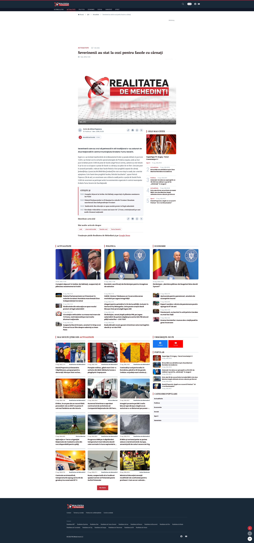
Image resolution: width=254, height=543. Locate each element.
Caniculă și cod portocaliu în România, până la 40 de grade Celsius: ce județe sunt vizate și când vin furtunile (133, 371)
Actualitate (96, 14)
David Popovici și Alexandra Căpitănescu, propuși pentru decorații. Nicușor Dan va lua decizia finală (68, 371)
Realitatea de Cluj (87, 527)
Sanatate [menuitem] (108, 9)
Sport (148, 163)
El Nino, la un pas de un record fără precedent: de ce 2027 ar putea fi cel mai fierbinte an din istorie (70, 405)
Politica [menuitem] (82, 9)
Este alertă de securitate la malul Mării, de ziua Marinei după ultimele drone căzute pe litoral (163, 192)
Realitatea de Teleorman (115, 527)
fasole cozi (103, 229)
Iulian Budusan (145, 472)
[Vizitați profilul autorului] (80, 130)
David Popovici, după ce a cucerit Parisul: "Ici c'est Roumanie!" (163, 202)
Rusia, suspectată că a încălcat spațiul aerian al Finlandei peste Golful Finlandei (101, 477)
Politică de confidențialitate (93, 513)
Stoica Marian (113, 400)
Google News (124, 235)
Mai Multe (102, 488)
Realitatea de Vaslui (141, 527)
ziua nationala (90, 229)
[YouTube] (199, 4)
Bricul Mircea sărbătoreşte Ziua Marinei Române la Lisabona (163, 171)
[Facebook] (195, 4)
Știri (88, 14)
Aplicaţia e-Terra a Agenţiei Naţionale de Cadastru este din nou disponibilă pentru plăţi (69, 441)
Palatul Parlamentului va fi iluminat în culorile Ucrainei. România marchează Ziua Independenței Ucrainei (109, 201)
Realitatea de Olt (129, 527)
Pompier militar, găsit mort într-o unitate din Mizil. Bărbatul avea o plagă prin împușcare (102, 370)
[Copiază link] (128, 130)
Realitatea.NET (71, 524)
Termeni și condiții (79, 513)
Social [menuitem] (100, 9)
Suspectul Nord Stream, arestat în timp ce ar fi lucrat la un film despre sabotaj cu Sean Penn (82, 327)
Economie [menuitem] (91, 9)
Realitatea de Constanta (73, 527)
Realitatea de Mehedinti (77, 364)
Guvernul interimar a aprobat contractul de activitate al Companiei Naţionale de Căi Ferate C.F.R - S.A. (102, 407)
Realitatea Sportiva (82, 524)
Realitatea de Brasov (136, 524)
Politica (153, 178)
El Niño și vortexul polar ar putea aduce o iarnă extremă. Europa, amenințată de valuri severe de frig (135, 441)
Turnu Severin (116, 229)
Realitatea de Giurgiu (100, 527)
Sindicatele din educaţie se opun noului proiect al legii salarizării (109, 206)
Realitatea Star (94, 524)
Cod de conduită (108, 513)
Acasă (82, 14)
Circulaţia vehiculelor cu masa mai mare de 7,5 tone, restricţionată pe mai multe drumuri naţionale (112, 211)
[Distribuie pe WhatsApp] (137, 130)
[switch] (189, 4)
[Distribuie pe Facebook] (132, 130)
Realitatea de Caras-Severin (108, 524)
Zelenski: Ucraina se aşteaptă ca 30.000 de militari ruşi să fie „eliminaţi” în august (163, 182)
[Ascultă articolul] (250, 528)
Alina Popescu (96, 129)
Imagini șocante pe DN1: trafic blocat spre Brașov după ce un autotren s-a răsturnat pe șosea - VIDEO (134, 407)
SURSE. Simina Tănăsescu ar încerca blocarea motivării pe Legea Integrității (123, 297)
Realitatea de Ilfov (165, 524)
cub (80, 229)
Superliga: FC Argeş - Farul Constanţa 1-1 (157, 158)
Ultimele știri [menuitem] (59, 9)
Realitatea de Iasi (123, 524)
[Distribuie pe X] (141, 130)
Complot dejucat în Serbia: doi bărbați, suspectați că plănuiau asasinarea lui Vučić (112, 195)
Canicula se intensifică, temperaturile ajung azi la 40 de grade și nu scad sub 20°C (69, 477)
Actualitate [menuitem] (71, 9)
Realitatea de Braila (177, 524)
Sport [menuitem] (117, 9)
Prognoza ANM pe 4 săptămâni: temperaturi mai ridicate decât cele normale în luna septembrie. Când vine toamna (101, 443)
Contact (69, 513)
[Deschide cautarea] (183, 4)
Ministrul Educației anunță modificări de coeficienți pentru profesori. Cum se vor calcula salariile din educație (133, 479)
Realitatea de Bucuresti (151, 524)
